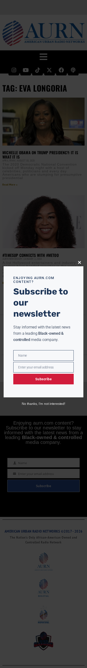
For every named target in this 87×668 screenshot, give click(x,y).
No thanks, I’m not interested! (43, 404)
